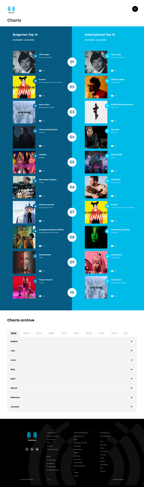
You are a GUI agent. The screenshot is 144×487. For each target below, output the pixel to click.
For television (50, 463)
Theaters (76, 472)
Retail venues (77, 446)
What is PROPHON (105, 436)
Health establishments (80, 466)
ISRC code (50, 446)
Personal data (104, 464)
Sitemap (49, 479)
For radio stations (52, 460)
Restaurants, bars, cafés (80, 442)
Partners (102, 461)
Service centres (78, 449)
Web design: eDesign (118, 479)
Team (101, 441)
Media (49, 456)
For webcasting (51, 466)
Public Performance (81, 433)
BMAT (48, 442)
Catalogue (103, 454)
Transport (76, 452)
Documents (103, 444)
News (101, 448)
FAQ (101, 468)
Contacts (102, 471)
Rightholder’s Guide (52, 449)
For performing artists (53, 436)
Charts (102, 458)
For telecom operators (53, 470)
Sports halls (77, 456)
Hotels (75, 439)
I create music (52, 433)
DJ (74, 469)
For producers (51, 439)
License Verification (79, 436)
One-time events (78, 462)
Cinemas (76, 475)
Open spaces (77, 459)
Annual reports (104, 451)
